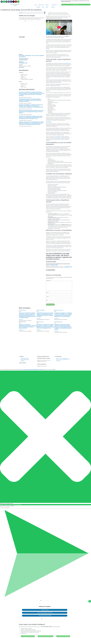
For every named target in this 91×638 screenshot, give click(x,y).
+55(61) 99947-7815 (23, 62)
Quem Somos (41, 4)
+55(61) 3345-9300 (23, 59)
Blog (43, 7)
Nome (47, 292)
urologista (55, 245)
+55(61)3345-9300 (54, 265)
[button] (46, 272)
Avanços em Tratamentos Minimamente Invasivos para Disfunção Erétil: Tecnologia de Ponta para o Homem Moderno (31, 111)
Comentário (48, 280)
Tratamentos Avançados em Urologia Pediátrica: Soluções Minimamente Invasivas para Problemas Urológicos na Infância (30, 100)
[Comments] (6, 1)
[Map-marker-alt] (9, 1)
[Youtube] (16, 1)
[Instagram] (13, 1)
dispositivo (51, 227)
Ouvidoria (53, 7)
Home (35, 4)
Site (46, 300)
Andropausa (48, 122)
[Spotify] (18, 1)
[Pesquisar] (44, 13)
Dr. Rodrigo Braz (58, 136)
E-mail (47, 296)
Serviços (47, 4)
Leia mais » (21, 319)
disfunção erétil (67, 63)
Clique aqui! (21, 67)
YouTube (59, 16)
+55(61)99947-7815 (68, 266)
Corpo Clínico (54, 4)
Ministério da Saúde (56, 36)
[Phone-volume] (1, 1)
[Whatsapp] (4, 1)
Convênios (38, 7)
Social (47, 7)
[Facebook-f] (11, 1)
